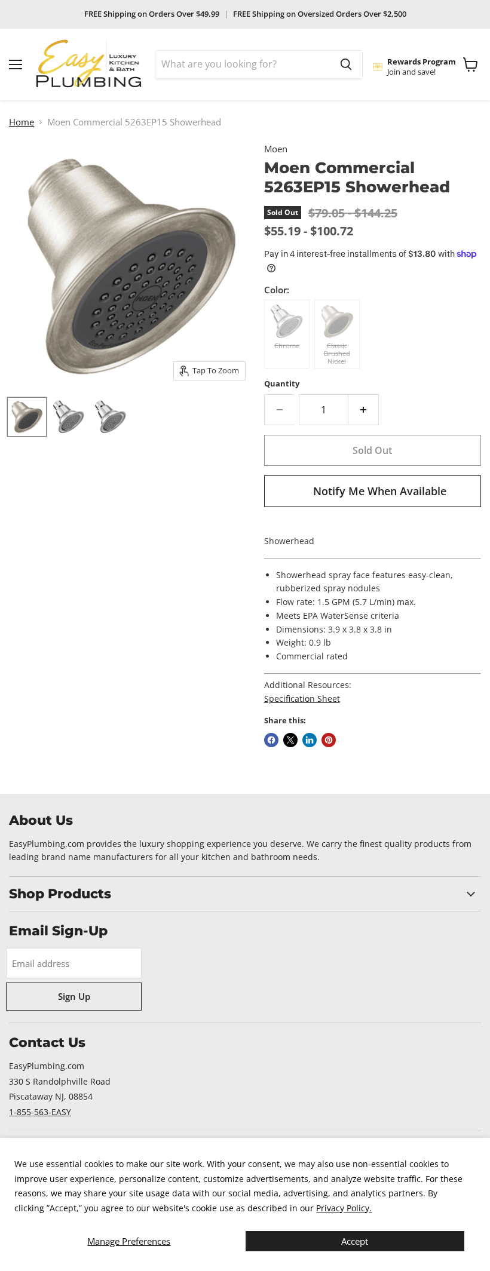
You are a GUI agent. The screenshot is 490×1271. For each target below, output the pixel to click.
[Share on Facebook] (271, 740)
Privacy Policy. (344, 1208)
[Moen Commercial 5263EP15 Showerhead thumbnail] (27, 417)
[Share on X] (290, 740)
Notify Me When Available (379, 491)
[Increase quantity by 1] (363, 409)
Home (21, 122)
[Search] (346, 64)
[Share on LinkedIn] (309, 740)
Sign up (74, 996)
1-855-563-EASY (40, 1112)
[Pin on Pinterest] (328, 740)
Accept (354, 1241)
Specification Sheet (302, 698)
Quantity (281, 383)
